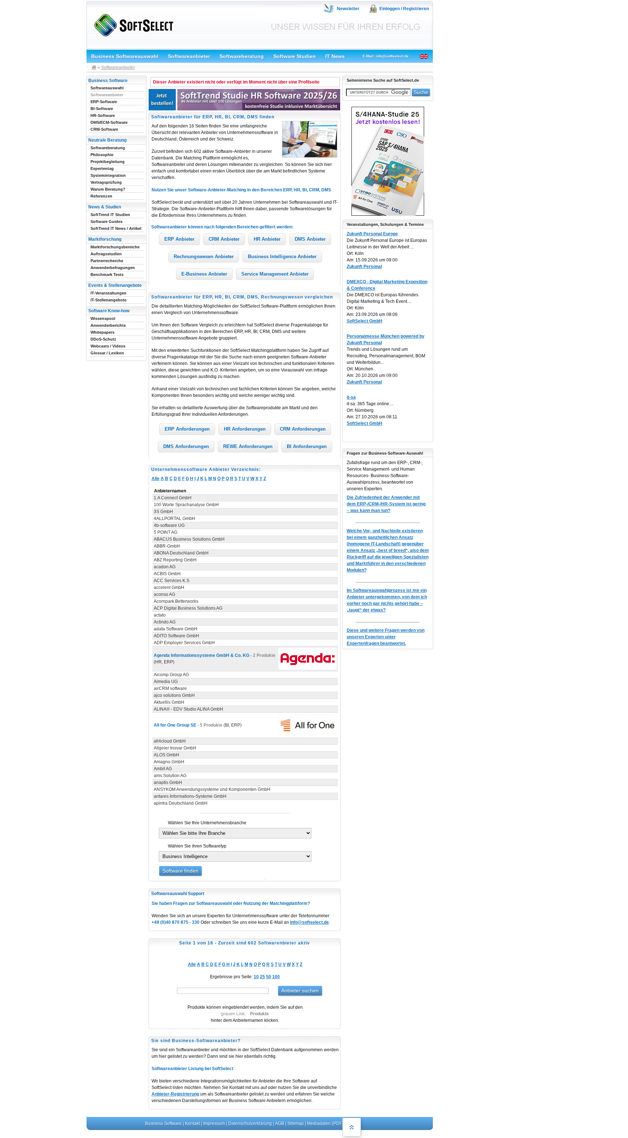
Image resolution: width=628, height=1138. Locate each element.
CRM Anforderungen (303, 429)
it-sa (351, 397)
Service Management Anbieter (275, 274)
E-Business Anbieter (204, 274)
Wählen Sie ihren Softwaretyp (197, 846)
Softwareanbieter (189, 56)
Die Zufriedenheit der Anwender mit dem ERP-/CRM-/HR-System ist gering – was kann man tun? (386, 504)
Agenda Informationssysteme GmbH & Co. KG (201, 655)
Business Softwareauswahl (124, 56)
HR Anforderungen (245, 429)
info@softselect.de (309, 922)
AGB (279, 1123)
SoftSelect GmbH (364, 321)
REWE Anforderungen (248, 446)
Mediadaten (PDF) (325, 1123)
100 (276, 976)
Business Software (163, 1123)
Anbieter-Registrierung (175, 1094)
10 (256, 976)
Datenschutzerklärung (250, 1123)
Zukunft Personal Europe (372, 233)
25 (262, 976)
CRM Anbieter (224, 239)
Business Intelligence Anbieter (282, 256)
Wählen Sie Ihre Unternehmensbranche (207, 822)
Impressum (214, 1123)
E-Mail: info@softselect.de (386, 56)
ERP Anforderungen (187, 429)
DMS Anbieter (310, 239)
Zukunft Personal (364, 266)
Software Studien (294, 56)
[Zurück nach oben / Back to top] (351, 1127)
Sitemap (295, 1123)
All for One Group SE (175, 725)
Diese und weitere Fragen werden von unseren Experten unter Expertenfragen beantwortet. (385, 637)
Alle (156, 478)
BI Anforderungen (307, 446)
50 (268, 976)
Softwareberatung (242, 56)
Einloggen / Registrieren (404, 8)
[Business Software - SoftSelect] (132, 24)
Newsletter (348, 8)
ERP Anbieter (179, 239)
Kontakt (192, 1123)
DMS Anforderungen (186, 446)
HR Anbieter (267, 239)
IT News (335, 56)
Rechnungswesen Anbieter (204, 256)
